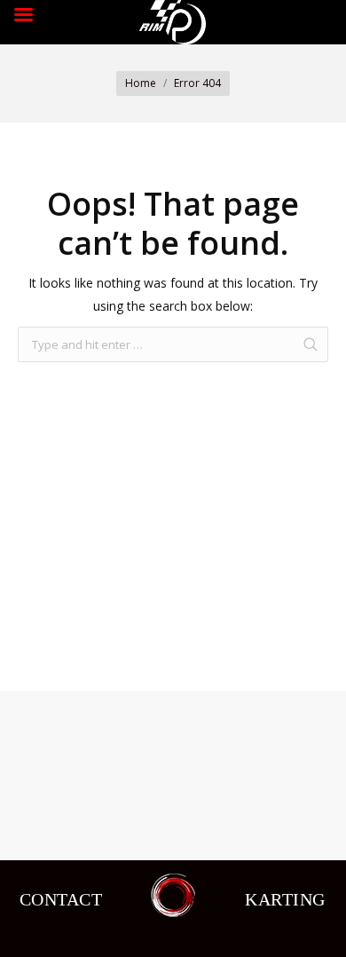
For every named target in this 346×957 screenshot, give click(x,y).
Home (140, 83)
